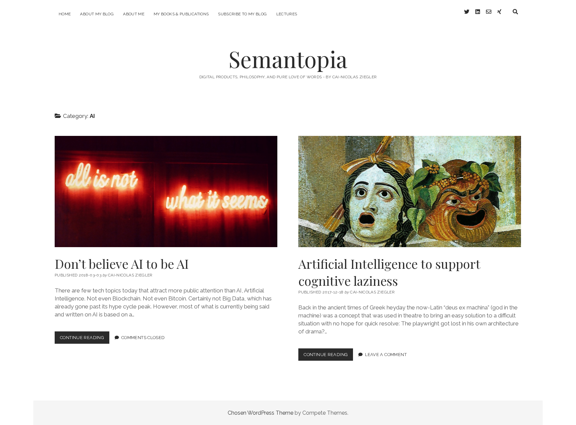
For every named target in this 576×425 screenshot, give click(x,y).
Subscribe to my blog (242, 14)
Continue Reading (84, 339)
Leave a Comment (386, 354)
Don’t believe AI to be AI (166, 191)
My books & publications (181, 14)
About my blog (97, 14)
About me (133, 14)
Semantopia (288, 59)
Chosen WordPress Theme (260, 413)
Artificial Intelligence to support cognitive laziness (409, 191)
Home (65, 14)
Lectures (286, 14)
